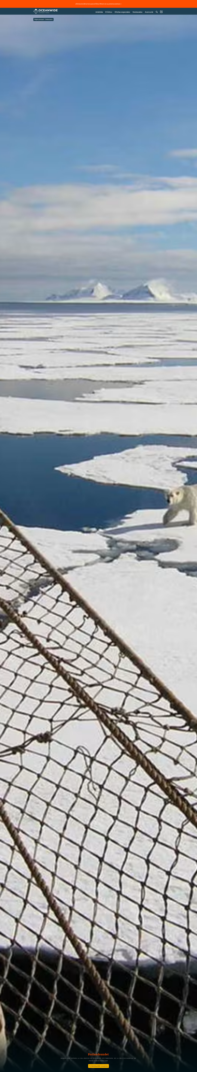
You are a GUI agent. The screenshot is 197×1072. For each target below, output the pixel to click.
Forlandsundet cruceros (98, 1066)
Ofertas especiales (122, 12)
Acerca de (149, 12)
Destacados (137, 12)
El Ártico (108, 12)
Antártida (99, 12)
